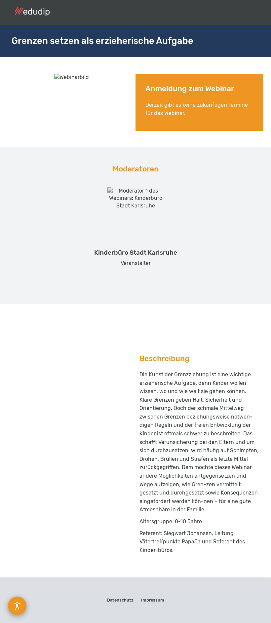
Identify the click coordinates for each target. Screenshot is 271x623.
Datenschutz (120, 600)
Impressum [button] (152, 600)
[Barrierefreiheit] (17, 606)
